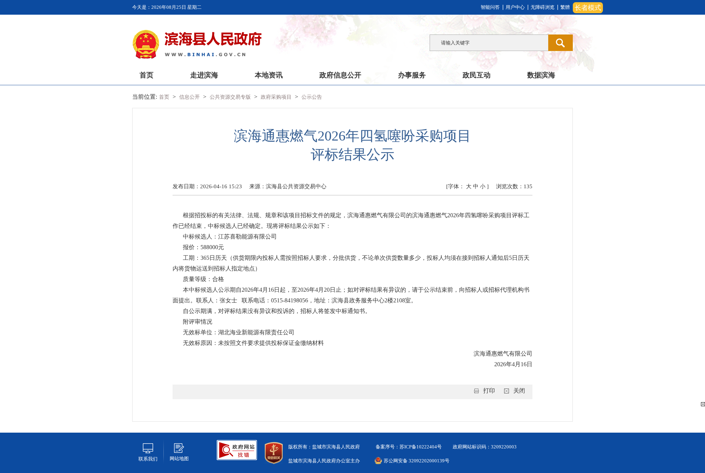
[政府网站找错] (237, 449)
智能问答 (490, 7)
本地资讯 (269, 75)
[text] (489, 42)
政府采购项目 (277, 97)
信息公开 (190, 97)
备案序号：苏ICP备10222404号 (408, 447)
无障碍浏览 (542, 7)
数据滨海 (541, 75)
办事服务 (412, 75)
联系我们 (148, 459)
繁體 (565, 7)
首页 (146, 75)
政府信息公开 (340, 75)
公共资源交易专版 (231, 97)
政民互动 (477, 75)
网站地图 (179, 458)
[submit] (560, 42)
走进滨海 (204, 75)
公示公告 (311, 97)
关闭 (519, 391)
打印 (489, 391)
